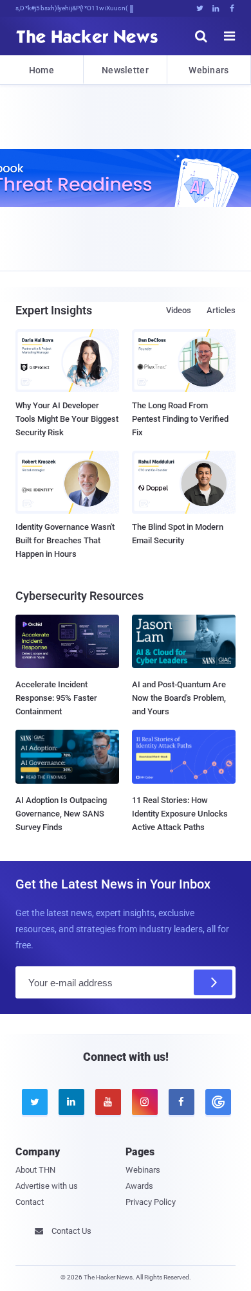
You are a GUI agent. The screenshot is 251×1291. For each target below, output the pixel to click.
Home (41, 70)
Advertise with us (46, 1186)
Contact (29, 1202)
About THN (35, 1170)
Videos (178, 310)
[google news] (217, 1102)
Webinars (208, 70)
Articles (221, 310)
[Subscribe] (213, 982)
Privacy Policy (151, 1202)
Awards (139, 1186)
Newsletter (125, 70)
